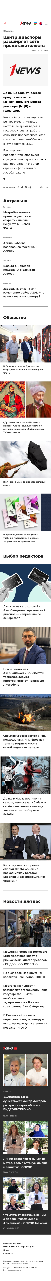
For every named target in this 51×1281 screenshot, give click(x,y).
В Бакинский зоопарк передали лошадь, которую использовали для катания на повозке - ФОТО (25, 1021)
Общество (8, 31)
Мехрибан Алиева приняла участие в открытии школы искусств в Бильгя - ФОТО (17, 220)
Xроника (7, 207)
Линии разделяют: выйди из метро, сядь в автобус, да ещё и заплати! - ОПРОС (25, 1163)
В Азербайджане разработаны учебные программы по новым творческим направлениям (21, 538)
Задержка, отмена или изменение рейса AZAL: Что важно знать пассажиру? (23, 292)
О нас (6, 1250)
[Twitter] (22, 187)
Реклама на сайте (12, 1243)
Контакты (8, 1253)
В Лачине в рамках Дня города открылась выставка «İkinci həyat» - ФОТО (23, 369)
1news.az (13, 1263)
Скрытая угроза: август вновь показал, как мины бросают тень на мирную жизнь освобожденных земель (24, 741)
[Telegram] (29, 187)
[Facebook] (18, 187)
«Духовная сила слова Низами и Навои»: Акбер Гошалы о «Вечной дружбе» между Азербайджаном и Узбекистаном (23, 427)
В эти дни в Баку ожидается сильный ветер (24, 483)
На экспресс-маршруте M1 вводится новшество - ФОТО (24, 975)
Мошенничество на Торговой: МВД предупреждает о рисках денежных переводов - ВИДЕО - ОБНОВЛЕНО (25, 958)
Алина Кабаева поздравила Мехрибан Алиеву (20, 246)
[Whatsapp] (25, 187)
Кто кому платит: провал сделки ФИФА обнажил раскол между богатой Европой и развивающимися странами (24, 872)
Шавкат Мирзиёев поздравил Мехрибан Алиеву (19, 269)
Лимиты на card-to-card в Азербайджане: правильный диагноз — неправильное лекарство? (24, 612)
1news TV (7, 1091)
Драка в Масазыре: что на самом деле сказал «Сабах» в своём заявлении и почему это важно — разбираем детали (24, 806)
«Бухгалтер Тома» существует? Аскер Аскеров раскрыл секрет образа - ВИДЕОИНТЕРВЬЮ (24, 1103)
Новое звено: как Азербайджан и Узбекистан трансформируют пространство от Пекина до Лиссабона (23, 676)
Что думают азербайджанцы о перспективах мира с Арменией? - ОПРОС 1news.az (25, 1219)
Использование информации (18, 1247)
